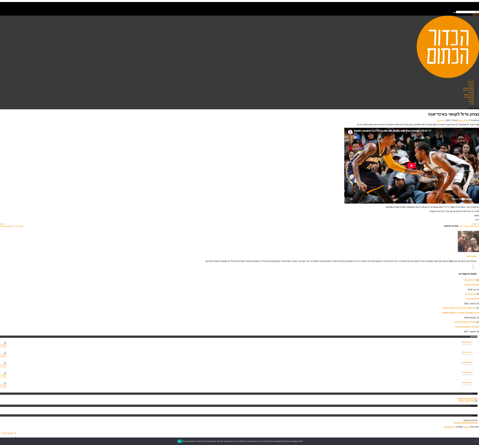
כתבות (471, 84)
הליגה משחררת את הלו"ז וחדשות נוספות (460, 313)
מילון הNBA (469, 95)
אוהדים (471, 102)
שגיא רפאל (463, 120)
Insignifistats (468, 88)
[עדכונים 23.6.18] (471, 280)
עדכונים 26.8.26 (467, 372)
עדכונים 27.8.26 (467, 362)
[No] (476, 441)
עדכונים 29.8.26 (467, 342)
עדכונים (471, 81)
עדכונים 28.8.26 (467, 352)
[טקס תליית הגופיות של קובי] (466, 322)
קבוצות (471, 93)
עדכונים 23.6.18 (472, 285)
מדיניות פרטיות (7, 433)
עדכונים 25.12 (472, 299)
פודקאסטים (469, 97)
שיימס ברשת (468, 90)
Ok (180, 441)
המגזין (471, 86)
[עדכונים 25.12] (472, 294)
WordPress (449, 427)
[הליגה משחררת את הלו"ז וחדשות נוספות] (461, 308)
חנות (472, 104)
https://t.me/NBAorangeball (466, 423)
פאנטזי (471, 99)
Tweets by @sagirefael (467, 398)
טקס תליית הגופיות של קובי (467, 327)
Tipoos (466, 427)
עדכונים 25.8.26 (467, 382)
